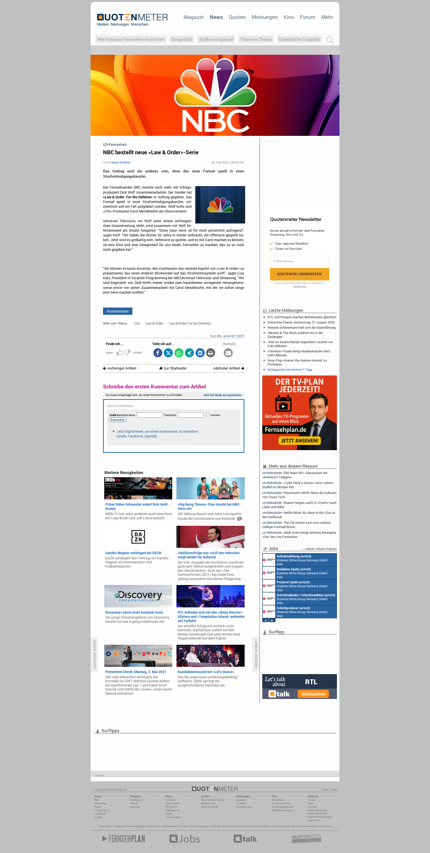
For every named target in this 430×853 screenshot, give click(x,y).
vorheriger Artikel (121, 368)
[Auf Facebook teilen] (157, 353)
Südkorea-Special (216, 39)
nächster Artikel (227, 368)
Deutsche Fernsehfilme (304, 826)
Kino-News (278, 799)
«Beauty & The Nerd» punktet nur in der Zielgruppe (295, 334)
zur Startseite (174, 368)
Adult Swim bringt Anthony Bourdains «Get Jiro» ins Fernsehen (299, 535)
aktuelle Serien (262, 826)
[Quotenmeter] (132, 20)
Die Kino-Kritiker (281, 803)
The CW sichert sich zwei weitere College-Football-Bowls (296, 525)
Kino (289, 16)
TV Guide (216, 826)
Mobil (97, 806)
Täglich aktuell (209, 806)
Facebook (100, 813)
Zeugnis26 (182, 39)
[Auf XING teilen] (189, 353)
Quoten (237, 16)
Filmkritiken (153, 826)
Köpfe (168, 813)
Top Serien (325, 826)
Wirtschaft (171, 806)
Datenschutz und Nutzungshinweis (317, 812)
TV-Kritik (241, 803)
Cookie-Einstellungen (320, 816)
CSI (137, 323)
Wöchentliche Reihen (213, 799)
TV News (184, 826)
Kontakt (312, 806)
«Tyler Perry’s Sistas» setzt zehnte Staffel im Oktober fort (297, 485)
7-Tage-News (101, 810)
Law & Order (154, 323)
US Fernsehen (169, 826)
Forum (307, 16)
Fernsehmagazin (135, 826)
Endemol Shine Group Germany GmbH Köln (302, 560)
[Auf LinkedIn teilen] (200, 353)
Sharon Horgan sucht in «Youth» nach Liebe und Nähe (299, 505)
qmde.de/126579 (233, 336)
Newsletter (100, 803)
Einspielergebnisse (282, 806)
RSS (96, 799)
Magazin (193, 16)
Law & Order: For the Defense (190, 323)
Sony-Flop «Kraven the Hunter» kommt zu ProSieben (297, 362)
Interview (135, 806)
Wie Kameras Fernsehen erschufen (131, 39)
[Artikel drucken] (210, 353)
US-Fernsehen (173, 817)
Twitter (98, 817)
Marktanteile (208, 803)
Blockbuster (229, 826)
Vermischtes (172, 803)
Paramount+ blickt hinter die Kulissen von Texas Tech (299, 495)
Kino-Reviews (244, 806)
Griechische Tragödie (299, 39)
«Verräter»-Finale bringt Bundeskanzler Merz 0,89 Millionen (299, 353)
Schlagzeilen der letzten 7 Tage (290, 369)
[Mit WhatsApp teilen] (178, 353)
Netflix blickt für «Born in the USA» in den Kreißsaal (298, 515)
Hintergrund (136, 799)
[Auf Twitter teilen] (168, 353)
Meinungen (265, 16)
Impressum (314, 820)
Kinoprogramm (281, 826)
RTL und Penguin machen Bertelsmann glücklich (302, 317)
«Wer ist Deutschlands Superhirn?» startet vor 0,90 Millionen (300, 344)
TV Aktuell (118, 826)
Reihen (134, 803)
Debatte (240, 799)
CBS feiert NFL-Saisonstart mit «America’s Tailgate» (294, 475)
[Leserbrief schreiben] (228, 353)
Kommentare (118, 311)
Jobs (310, 803)
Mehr (327, 16)
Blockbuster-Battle (282, 810)
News (216, 16)
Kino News (105, 826)
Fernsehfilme (245, 826)
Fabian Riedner (119, 162)
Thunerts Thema (256, 39)
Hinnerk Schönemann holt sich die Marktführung (302, 327)
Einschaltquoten (200, 826)
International (172, 810)
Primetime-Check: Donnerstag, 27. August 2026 (301, 322)
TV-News (170, 799)
